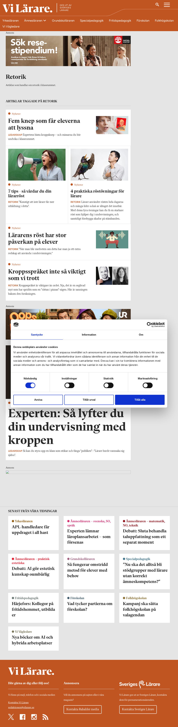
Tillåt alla (140, 399)
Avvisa (38, 399)
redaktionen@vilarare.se (21, 707)
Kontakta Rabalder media (82, 709)
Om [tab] (141, 334)
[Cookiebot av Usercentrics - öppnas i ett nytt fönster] (149, 324)
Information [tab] (89, 334)
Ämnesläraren (33, 20)
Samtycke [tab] (37, 334)
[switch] (69, 385)
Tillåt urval (89, 399)
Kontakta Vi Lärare (18, 702)
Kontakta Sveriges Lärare (138, 709)
